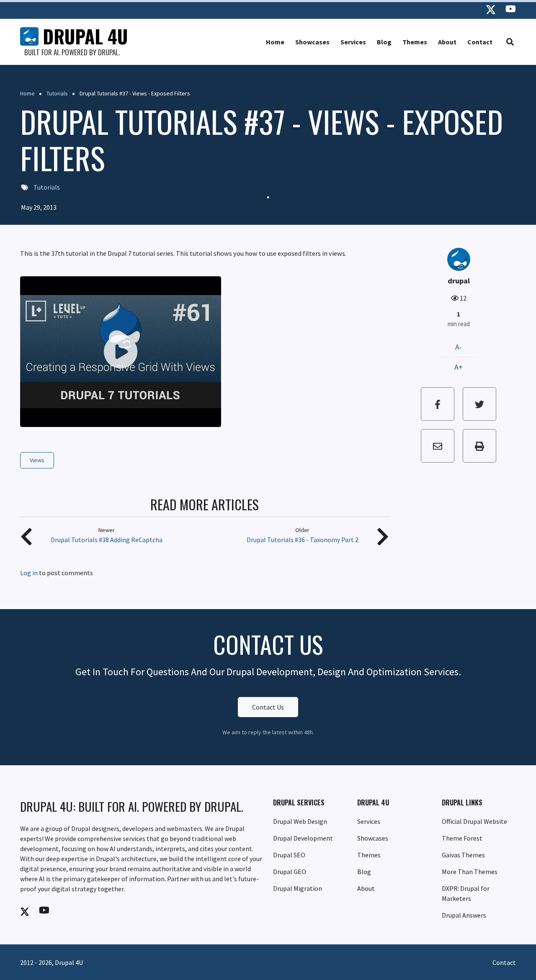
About (447, 42)
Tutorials (47, 187)
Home (275, 42)
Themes (414, 42)
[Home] (29, 35)
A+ (458, 367)
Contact (479, 42)
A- (458, 347)
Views (37, 460)
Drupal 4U (85, 36)
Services (353, 42)
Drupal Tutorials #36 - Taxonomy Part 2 (302, 539)
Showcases (312, 42)
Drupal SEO (289, 855)
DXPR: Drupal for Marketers (466, 893)
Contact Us (268, 707)
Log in (29, 573)
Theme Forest (462, 838)
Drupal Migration (297, 888)
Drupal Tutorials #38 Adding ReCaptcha (106, 539)
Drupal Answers (464, 915)
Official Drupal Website (474, 821)
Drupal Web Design (300, 821)
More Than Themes (469, 871)
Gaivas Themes (463, 855)
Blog (384, 42)
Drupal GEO (289, 871)
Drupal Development (303, 838)
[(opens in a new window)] (491, 9)
